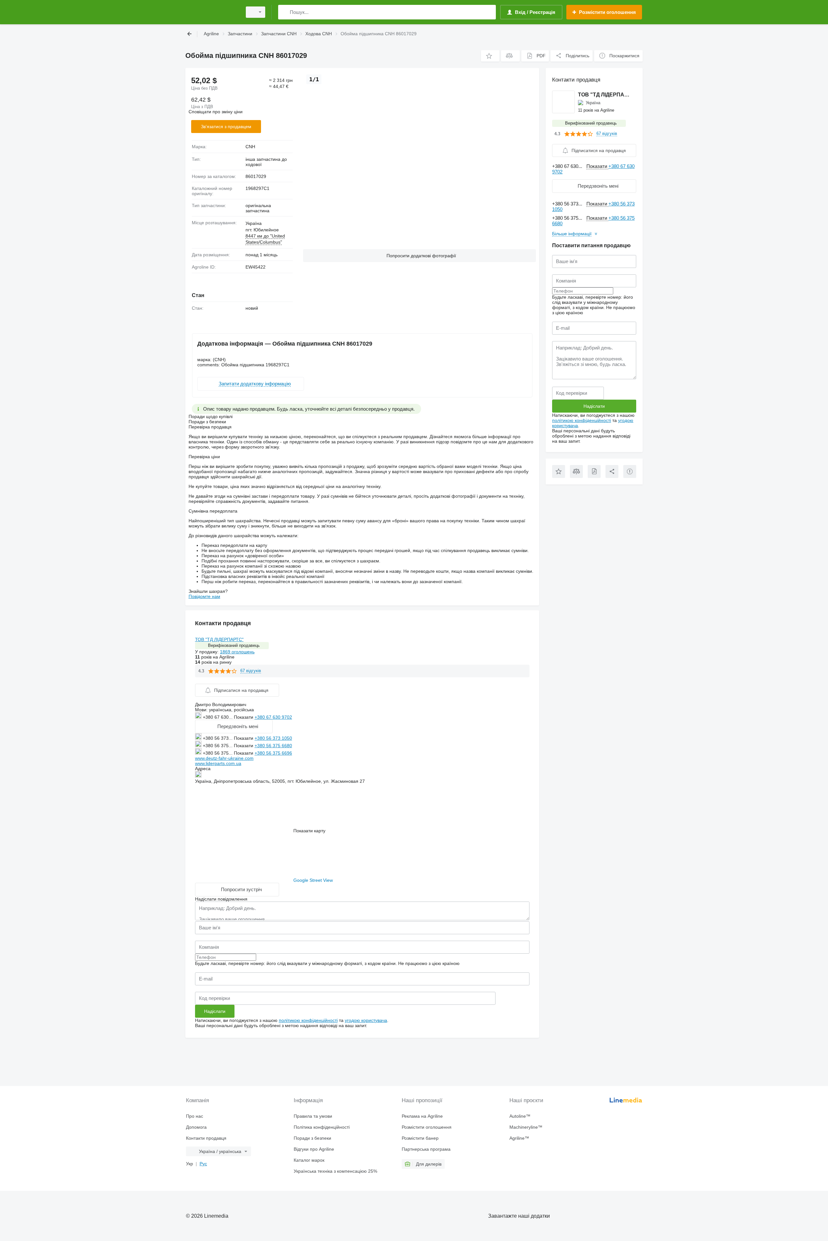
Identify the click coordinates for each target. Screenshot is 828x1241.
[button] (490, 55)
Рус (203, 1163)
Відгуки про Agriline (314, 1149)
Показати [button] (244, 717)
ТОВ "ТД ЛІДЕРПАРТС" (219, 639)
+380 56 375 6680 (273, 745)
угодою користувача (366, 1020)
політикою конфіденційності (308, 1020)
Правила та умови (313, 1116)
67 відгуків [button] (250, 670)
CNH (250, 146)
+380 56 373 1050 (273, 738)
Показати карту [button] (309, 830)
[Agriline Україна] (212, 12)
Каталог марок (309, 1160)
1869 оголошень (237, 651)
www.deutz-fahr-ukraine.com (224, 758)
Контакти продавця (206, 1138)
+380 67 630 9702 (273, 717)
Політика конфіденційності (322, 1127)
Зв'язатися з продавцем (226, 126)
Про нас (194, 1116)
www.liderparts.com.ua (218, 763)
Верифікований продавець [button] (234, 645)
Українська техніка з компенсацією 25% (335, 1171)
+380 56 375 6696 (273, 753)
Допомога (196, 1127)
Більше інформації (572, 233)
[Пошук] (284, 12)
